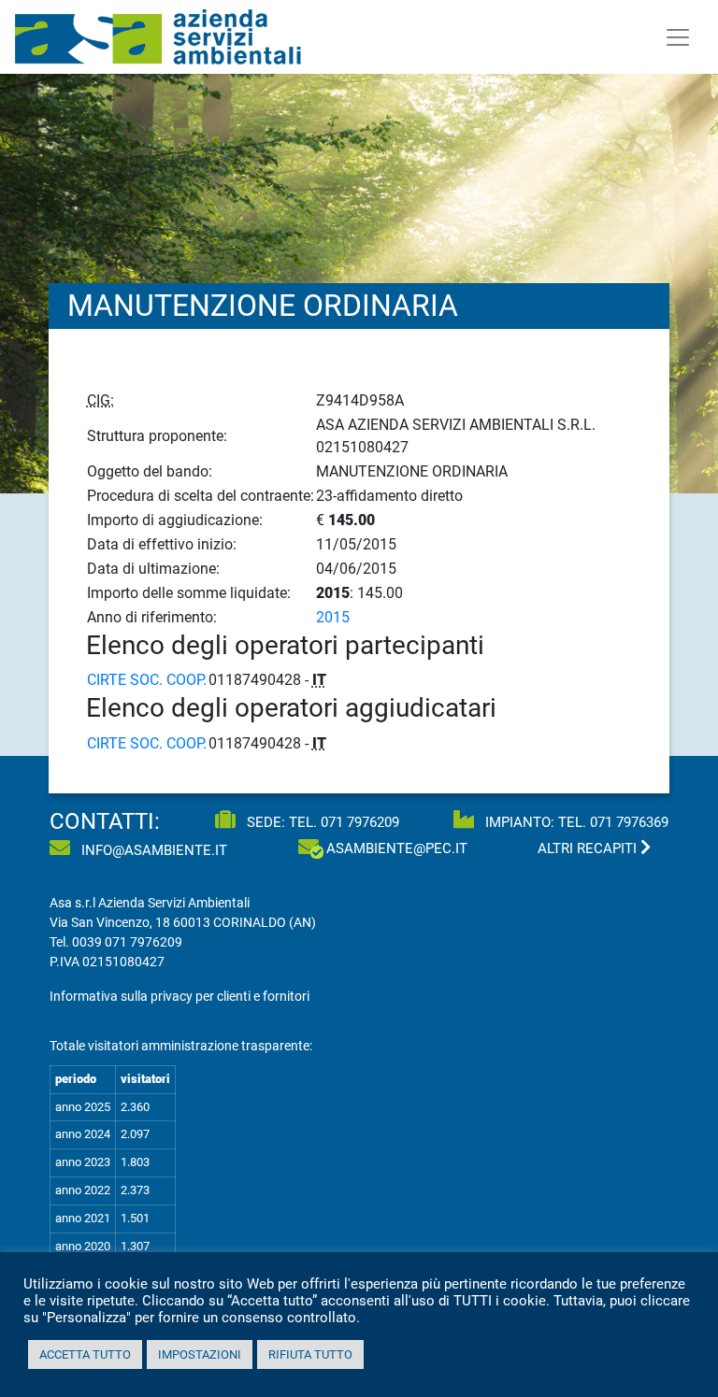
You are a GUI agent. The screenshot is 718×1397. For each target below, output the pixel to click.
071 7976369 (629, 822)
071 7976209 (360, 822)
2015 (333, 617)
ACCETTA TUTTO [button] (85, 1354)
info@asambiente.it (152, 850)
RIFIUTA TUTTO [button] (310, 1354)
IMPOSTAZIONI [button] (199, 1354)
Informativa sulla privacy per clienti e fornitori (179, 996)
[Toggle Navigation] (678, 37)
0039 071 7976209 (127, 941)
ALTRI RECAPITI (589, 848)
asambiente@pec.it (396, 848)
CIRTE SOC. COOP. (147, 680)
